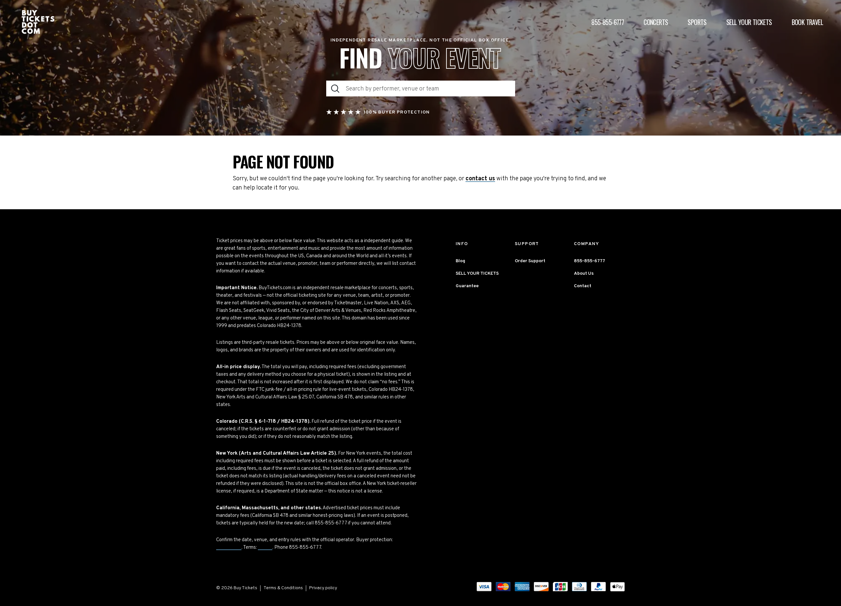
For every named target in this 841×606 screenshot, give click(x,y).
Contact (582, 286)
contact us (480, 179)
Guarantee (228, 547)
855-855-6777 (607, 22)
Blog (460, 261)
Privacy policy (323, 588)
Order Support (530, 261)
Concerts (656, 22)
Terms (265, 547)
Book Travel (807, 22)
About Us (584, 273)
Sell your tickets (749, 22)
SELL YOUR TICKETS (477, 273)
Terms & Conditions (283, 588)
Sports (697, 22)
